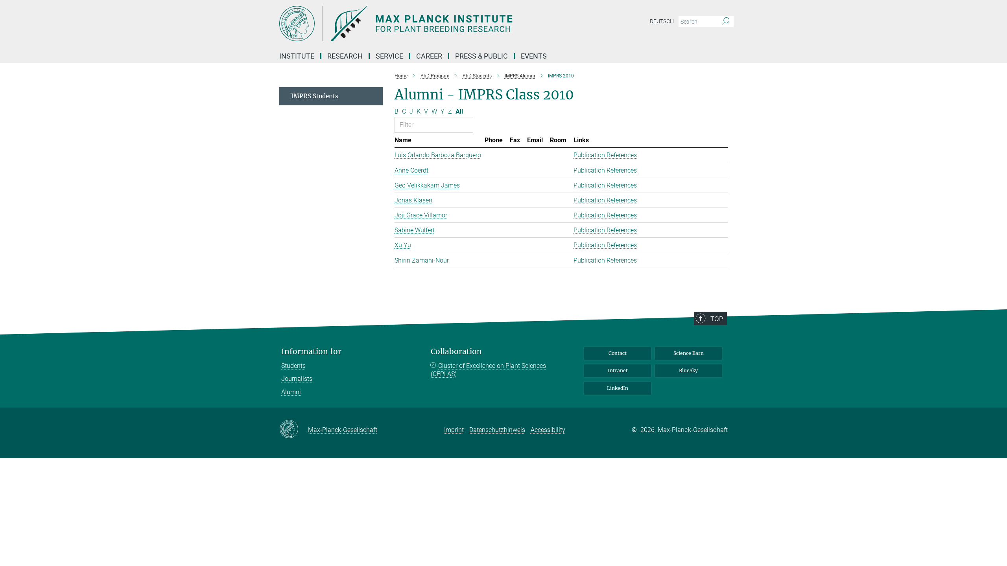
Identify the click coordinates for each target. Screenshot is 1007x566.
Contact (618, 353)
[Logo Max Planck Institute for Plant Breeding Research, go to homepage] (426, 23)
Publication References (605, 155)
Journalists (296, 378)
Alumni (291, 392)
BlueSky (688, 370)
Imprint (454, 430)
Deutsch (662, 21)
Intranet (618, 370)
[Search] (725, 21)
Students (293, 365)
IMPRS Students (314, 96)
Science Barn (688, 353)
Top (716, 319)
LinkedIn (617, 388)
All (459, 111)
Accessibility (548, 430)
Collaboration (456, 351)
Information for (311, 351)
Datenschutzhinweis (497, 430)
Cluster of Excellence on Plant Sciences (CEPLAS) (488, 370)
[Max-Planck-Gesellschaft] (293, 429)
